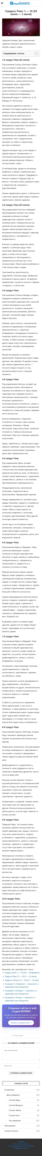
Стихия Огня (24, 1115)
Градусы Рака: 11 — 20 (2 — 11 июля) (21, 976)
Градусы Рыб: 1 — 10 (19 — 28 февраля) (22, 973)
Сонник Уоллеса (22, 1131)
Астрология (22, 1090)
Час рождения (24, 1121)
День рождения (23, 1095)
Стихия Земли (24, 1110)
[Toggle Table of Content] (35, 53)
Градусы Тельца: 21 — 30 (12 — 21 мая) (22, 980)
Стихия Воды (24, 1100)
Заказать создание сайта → (21, 1023)
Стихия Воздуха (24, 1105)
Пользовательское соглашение (21, 1146)
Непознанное (22, 1126)
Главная (21, 1142)
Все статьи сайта (21, 1144)
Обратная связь (21, 1148)
